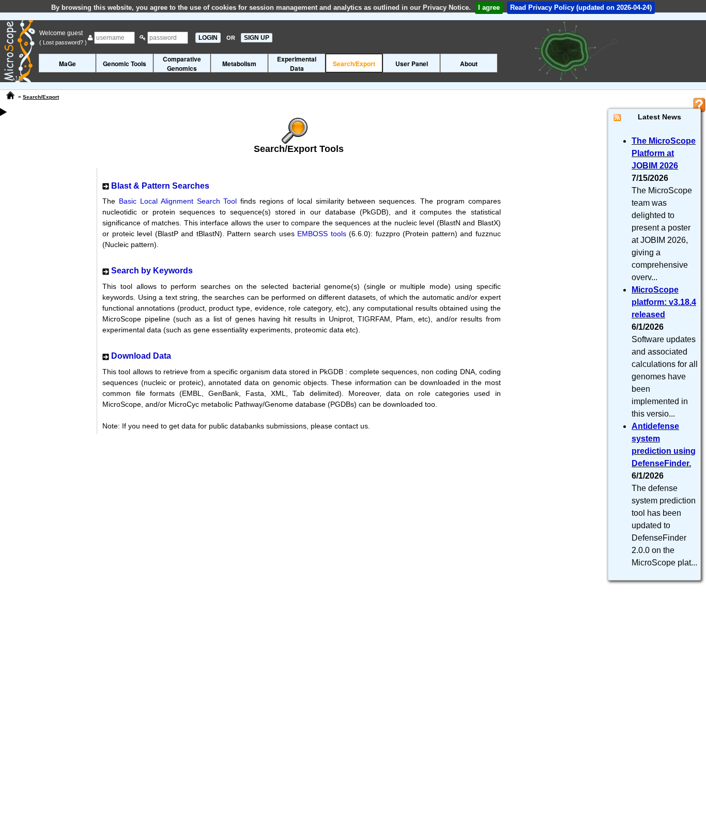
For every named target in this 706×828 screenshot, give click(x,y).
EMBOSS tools (321, 233)
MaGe (67, 63)
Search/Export (354, 63)
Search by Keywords (152, 270)
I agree (489, 7)
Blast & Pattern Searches (160, 185)
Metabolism (239, 63)
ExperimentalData (296, 63)
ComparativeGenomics (182, 63)
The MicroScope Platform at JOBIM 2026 (664, 153)
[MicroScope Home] (10, 95)
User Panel (411, 63)
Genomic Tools (124, 63)
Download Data (141, 355)
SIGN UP (256, 37)
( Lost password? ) (63, 42)
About (469, 63)
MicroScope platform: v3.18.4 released (664, 302)
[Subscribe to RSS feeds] (617, 117)
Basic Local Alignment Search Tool (178, 201)
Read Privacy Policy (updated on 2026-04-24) (581, 7)
